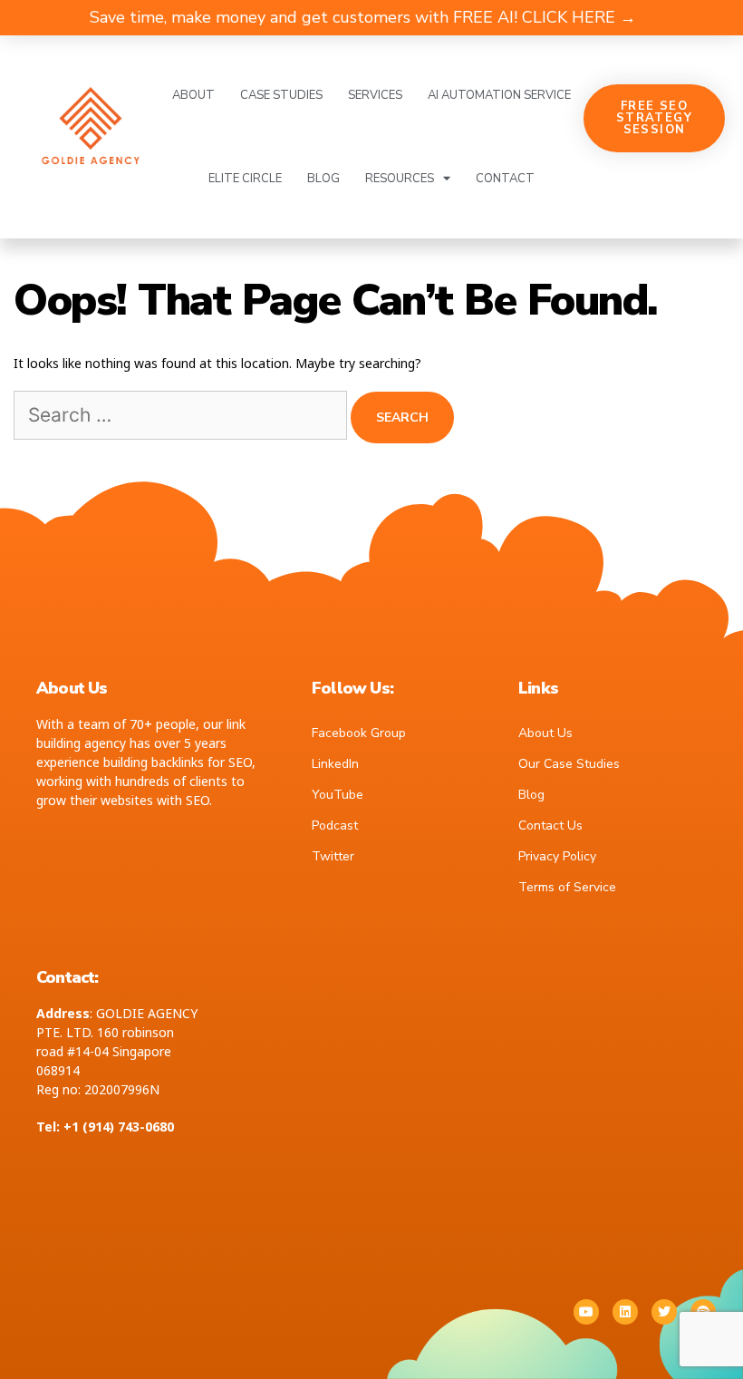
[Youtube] (586, 1312)
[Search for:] (182, 416)
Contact (505, 178)
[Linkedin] (625, 1312)
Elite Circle (245, 178)
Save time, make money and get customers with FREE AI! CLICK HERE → (363, 17)
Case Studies (281, 95)
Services (375, 95)
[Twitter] (664, 1312)
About (193, 95)
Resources (399, 178)
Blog (323, 178)
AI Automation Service (499, 95)
